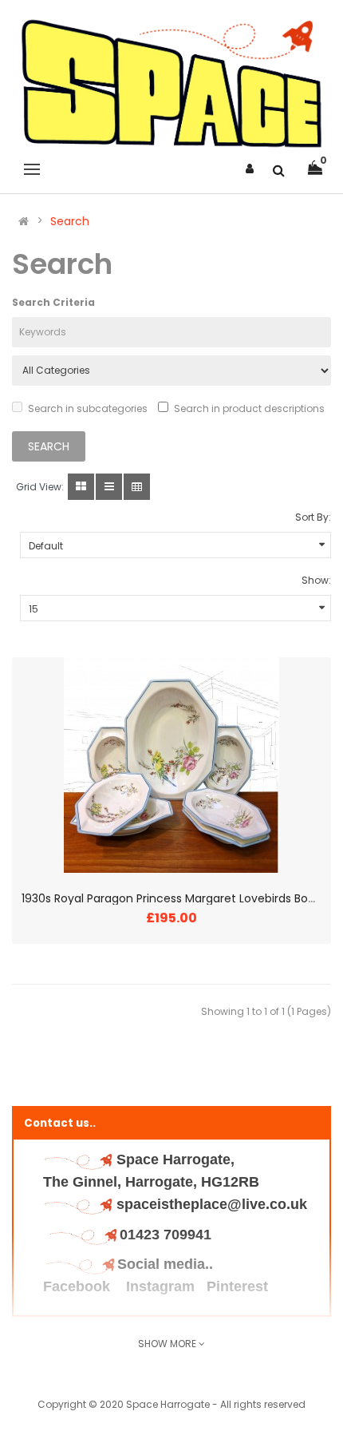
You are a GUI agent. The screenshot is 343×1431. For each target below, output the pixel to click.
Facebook (78, 1286)
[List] (109, 487)
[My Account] (250, 168)
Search (69, 221)
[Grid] (81, 487)
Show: (316, 580)
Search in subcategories (88, 408)
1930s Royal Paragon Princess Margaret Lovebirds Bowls (173, 898)
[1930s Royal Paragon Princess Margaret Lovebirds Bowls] (171, 765)
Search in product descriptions (249, 408)
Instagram (160, 1286)
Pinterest (237, 1286)
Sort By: (313, 517)
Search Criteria (53, 302)
